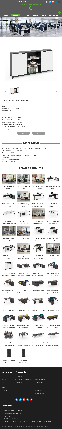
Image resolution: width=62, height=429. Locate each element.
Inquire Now (23, 133)
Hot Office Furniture (21, 376)
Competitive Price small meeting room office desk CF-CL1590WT (53, 345)
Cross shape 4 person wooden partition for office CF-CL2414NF (9, 345)
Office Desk (19, 382)
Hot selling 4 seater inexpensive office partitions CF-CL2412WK (38, 328)
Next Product (38, 133)
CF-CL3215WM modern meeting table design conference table (38, 223)
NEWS (44, 15)
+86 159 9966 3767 (21, 1)
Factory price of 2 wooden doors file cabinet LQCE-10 (23, 362)
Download (34, 15)
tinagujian (10, 416)
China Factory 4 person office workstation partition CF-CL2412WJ (23, 328)
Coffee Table (38, 390)
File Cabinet (14, 39)
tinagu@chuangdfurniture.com (37, 1)
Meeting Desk (38, 376)
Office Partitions (20, 385)
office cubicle (19, 387)
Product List (21, 372)
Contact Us (53, 15)
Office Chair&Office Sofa (41, 379)
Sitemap (46, 426)
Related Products (31, 168)
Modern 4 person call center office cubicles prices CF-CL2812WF (24, 258)
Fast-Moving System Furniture (23, 379)
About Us (25, 15)
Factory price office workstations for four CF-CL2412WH (8, 328)
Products (16, 15)
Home (6, 15)
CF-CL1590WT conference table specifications (23, 223)
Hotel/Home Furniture (40, 385)
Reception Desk (39, 382)
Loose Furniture (39, 387)
